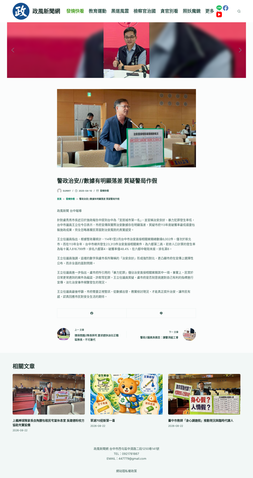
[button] (13, 50)
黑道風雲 (120, 11)
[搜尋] (239, 11)
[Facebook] (225, 8)
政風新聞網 (46, 11)
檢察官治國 (145, 11)
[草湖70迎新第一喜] (126, 394)
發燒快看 (75, 11)
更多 (209, 11)
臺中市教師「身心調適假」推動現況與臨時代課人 (200, 420)
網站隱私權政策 (126, 471)
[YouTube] (219, 14)
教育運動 (97, 11)
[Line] (219, 8)
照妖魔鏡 (192, 11)
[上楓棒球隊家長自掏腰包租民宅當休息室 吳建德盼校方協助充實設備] (49, 394)
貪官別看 (169, 11)
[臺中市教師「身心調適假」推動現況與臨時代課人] (204, 394)
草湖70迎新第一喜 (102, 420)
